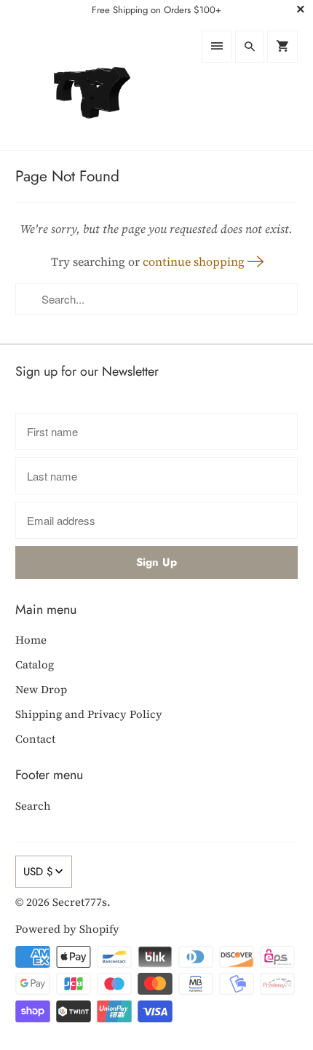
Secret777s (79, 901)
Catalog (34, 664)
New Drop (41, 689)
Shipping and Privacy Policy (88, 714)
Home (31, 639)
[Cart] (282, 47)
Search (33, 805)
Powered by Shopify (67, 928)
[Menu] (217, 47)
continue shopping (195, 261)
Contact (35, 738)
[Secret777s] (82, 84)
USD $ (38, 872)
